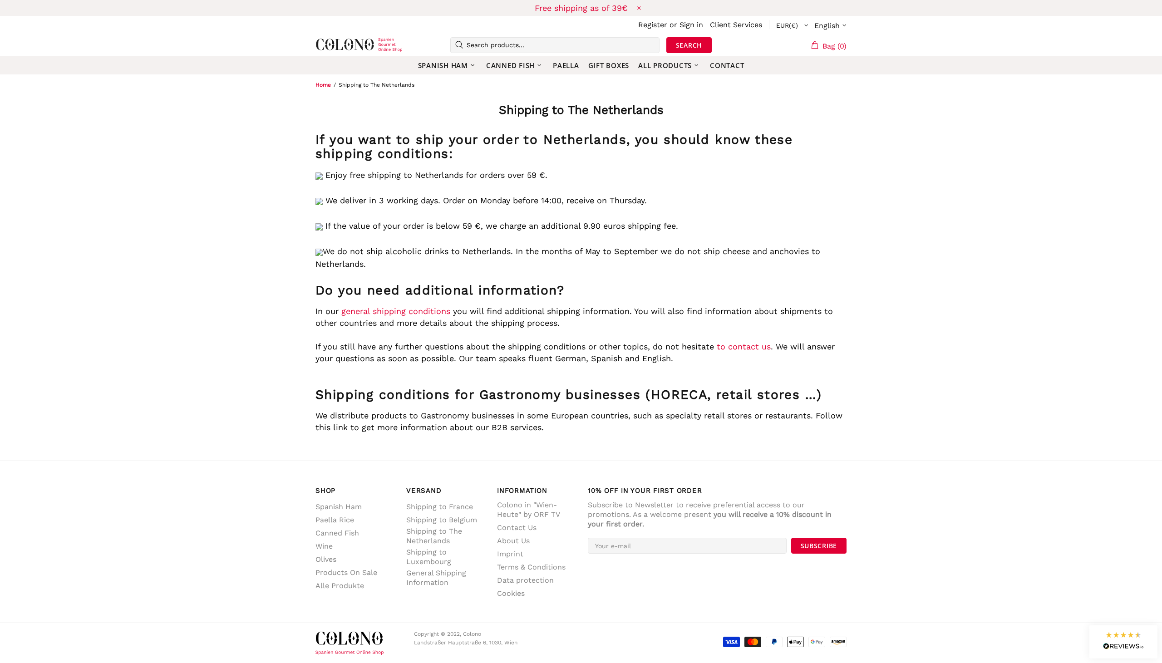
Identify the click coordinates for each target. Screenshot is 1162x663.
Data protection (525, 580)
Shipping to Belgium (441, 520)
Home (323, 85)
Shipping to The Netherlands (434, 536)
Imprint (510, 554)
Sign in (691, 24)
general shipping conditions (395, 311)
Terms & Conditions (531, 567)
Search (689, 45)
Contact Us (517, 527)
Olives (325, 559)
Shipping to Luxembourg (428, 557)
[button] (1123, 641)
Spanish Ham (338, 506)
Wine (324, 546)
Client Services (736, 24)
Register (652, 24)
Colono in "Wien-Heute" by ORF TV (528, 510)
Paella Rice (334, 520)
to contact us (744, 346)
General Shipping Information (436, 578)
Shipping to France (439, 506)
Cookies (511, 593)
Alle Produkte (339, 585)
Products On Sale (346, 572)
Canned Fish (337, 533)
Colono (330, 44)
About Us (513, 540)
